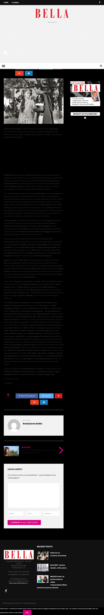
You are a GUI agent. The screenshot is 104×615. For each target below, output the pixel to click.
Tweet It (47, 396)
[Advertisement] (52, 42)
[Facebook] (6, 591)
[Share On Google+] (19, 73)
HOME (6, 2)
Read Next (26, 447)
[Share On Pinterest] (58, 395)
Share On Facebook (28, 396)
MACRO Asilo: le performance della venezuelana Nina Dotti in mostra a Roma (52, 582)
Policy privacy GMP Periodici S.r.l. (18, 583)
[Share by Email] (29, 73)
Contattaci (15, 2)
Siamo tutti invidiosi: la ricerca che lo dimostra (38, 451)
